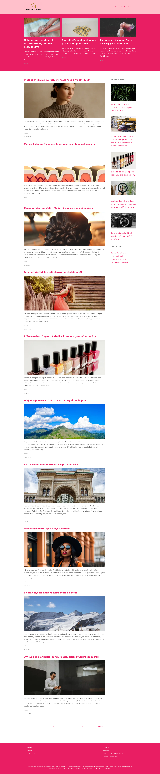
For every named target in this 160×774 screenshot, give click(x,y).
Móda (123, 7)
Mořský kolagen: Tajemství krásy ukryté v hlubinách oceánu (59, 144)
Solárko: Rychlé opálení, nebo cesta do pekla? (51, 592)
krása (25, 197)
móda (26, 63)
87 (83, 727)
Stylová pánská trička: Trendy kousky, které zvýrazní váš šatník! (61, 657)
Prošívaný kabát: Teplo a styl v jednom (47, 528)
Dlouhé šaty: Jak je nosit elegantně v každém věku (54, 272)
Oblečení (131, 7)
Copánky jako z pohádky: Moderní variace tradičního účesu (59, 208)
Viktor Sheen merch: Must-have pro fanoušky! (51, 464)
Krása (117, 7)
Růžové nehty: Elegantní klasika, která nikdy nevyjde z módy (60, 336)
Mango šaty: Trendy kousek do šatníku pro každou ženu (121, 107)
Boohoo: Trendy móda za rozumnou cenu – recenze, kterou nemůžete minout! (123, 204)
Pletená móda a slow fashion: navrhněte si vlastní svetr (57, 80)
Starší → (101, 727)
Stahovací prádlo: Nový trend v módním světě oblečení (121, 236)
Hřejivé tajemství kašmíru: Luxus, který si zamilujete (55, 400)
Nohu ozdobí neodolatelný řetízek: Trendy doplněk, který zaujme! (40, 43)
